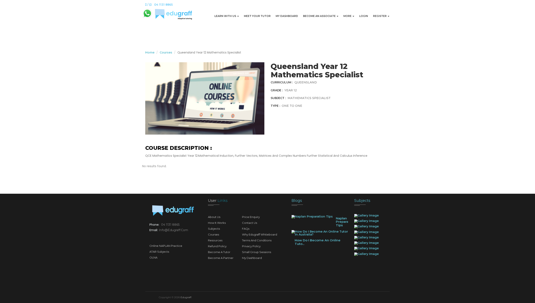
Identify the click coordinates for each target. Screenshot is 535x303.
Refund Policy (217, 246)
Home (149, 52)
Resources (215, 240)
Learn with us (225, 16)
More (347, 16)
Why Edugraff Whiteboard (259, 234)
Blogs (297, 200)
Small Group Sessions (256, 252)
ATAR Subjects (159, 251)
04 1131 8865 (170, 225)
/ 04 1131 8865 (159, 4)
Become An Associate (319, 16)
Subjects (214, 228)
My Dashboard (287, 16)
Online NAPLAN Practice (165, 245)
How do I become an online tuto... (317, 242)
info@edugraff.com (173, 230)
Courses (166, 52)
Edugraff (186, 297)
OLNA (153, 257)
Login (363, 16)
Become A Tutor (219, 252)
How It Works (217, 222)
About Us (214, 217)
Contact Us (249, 222)
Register (380, 16)
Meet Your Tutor (257, 16)
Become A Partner (220, 258)
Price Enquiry (251, 217)
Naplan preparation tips (345, 221)
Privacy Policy (251, 246)
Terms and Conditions (256, 240)
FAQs (245, 228)
